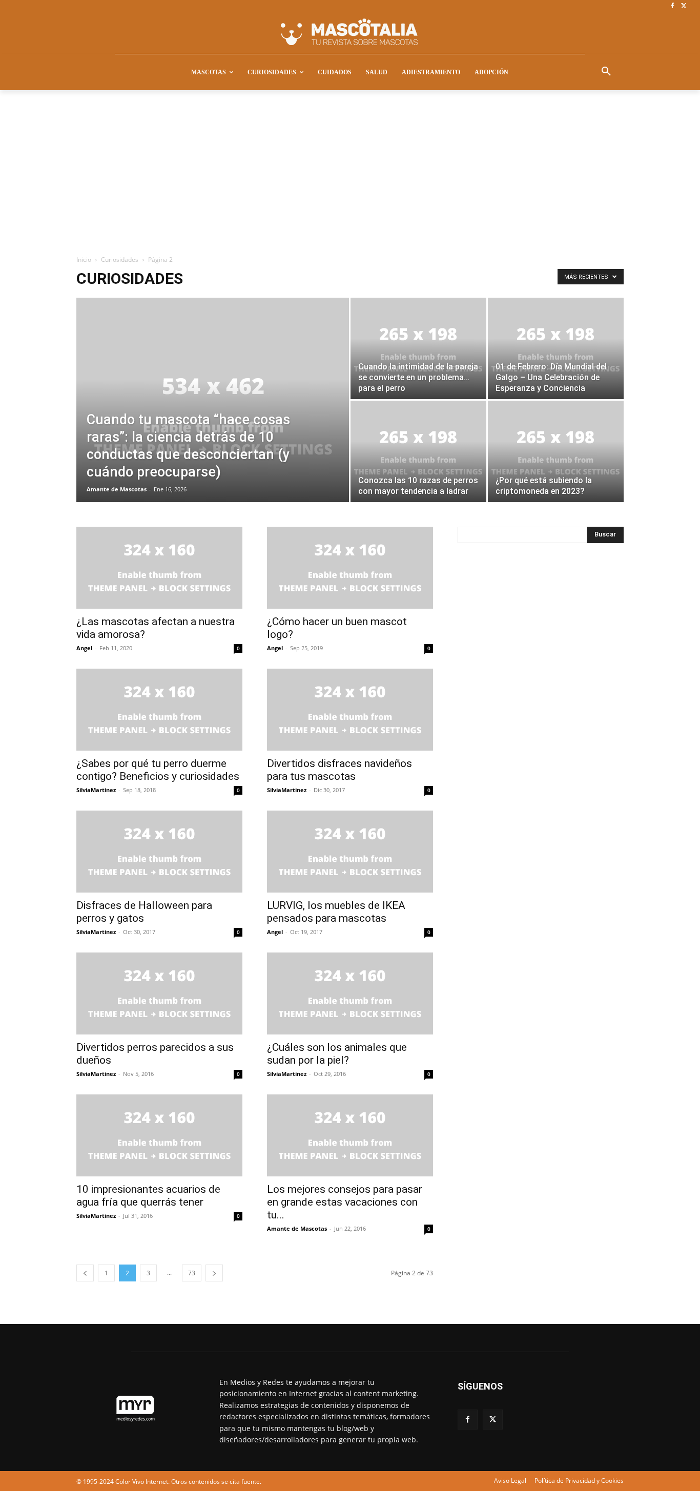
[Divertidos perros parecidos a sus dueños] (159, 993)
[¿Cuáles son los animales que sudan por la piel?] (350, 993)
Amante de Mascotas (117, 489)
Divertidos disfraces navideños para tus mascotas (339, 769)
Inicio (83, 259)
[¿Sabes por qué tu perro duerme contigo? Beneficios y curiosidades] (159, 710)
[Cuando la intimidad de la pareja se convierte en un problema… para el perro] (418, 348)
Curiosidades (119, 259)
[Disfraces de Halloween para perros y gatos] (159, 852)
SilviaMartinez (96, 790)
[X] (684, 6)
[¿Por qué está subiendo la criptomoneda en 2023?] (556, 451)
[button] (606, 71)
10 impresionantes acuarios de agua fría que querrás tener (148, 1195)
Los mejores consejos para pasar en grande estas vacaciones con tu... (344, 1202)
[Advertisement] (350, 167)
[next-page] (214, 1273)
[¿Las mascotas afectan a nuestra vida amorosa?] (159, 568)
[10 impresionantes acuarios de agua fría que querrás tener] (159, 1135)
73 (191, 1273)
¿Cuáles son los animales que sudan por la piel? (337, 1053)
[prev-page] (85, 1273)
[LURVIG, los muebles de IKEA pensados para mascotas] (350, 852)
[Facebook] (672, 6)
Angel (84, 648)
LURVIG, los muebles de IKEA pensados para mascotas (336, 911)
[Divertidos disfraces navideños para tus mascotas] (350, 710)
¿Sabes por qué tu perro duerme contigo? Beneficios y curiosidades (157, 769)
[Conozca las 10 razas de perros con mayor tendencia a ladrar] (418, 451)
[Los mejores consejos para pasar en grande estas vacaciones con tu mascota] (350, 1135)
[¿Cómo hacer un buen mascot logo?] (350, 568)
